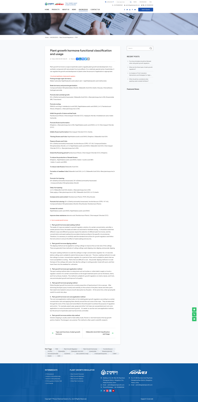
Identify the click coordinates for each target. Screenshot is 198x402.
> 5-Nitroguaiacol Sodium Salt (53, 381)
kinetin (50, 356)
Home (47, 9)
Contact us (95, 9)
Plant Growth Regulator (70, 349)
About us (65, 9)
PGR (76, 37)
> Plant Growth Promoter (77, 374)
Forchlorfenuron (108, 349)
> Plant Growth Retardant (77, 376)
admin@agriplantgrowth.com (133, 5)
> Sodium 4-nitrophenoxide (52, 376)
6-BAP (114, 353)
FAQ (151, 2)
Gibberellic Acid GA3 (77, 351)
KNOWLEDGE (54, 37)
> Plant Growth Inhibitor (76, 378)
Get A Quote (146, 9)
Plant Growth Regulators (66, 37)
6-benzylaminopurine (101, 353)
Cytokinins (67, 353)
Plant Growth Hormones (90, 349)
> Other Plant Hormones (76, 381)
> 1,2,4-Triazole (49, 383)
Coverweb (150, 399)
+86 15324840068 (118, 5)
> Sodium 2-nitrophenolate (52, 378)
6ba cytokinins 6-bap (82, 353)
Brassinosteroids (107, 351)
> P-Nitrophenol (49, 374)
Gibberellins (61, 351)
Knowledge (143, 2)
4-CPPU (50, 351)
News (135, 2)
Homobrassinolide (53, 353)
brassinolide (92, 351)
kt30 (59, 356)
